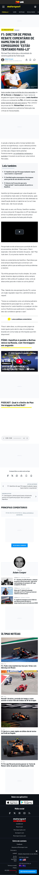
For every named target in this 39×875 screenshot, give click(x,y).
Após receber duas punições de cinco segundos (18, 92)
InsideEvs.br (19, 824)
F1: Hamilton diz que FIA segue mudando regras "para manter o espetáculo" (19, 172)
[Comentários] (35, 60)
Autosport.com (19, 833)
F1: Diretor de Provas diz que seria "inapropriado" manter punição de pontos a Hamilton (18, 185)
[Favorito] (30, 60)
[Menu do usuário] (35, 7)
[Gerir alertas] (31, 476)
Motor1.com (19, 827)
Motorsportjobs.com (19, 830)
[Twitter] (12, 476)
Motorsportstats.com (19, 836)
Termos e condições (13, 865)
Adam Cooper (9, 59)
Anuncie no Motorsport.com (19, 847)
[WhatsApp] (17, 476)
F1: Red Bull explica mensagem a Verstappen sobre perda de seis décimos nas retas (18, 178)
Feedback (19, 844)
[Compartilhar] (26, 60)
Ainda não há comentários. (19, 513)
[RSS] (29, 813)
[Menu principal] (3, 6)
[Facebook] (8, 476)
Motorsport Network (16, 870)
